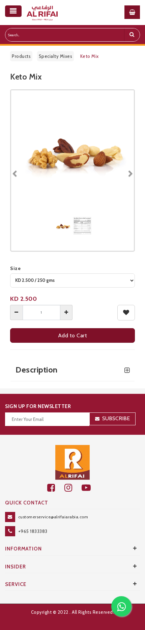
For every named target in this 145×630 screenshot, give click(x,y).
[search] (132, 34)
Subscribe (116, 418)
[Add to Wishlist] (126, 312)
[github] (73, 487)
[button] (17, 170)
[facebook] (55, 487)
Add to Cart (72, 335)
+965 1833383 (33, 531)
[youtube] (90, 487)
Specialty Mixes (55, 56)
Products (21, 56)
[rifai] (72, 462)
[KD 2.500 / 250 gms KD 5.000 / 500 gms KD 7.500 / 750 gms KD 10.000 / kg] (72, 280)
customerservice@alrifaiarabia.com (53, 516)
